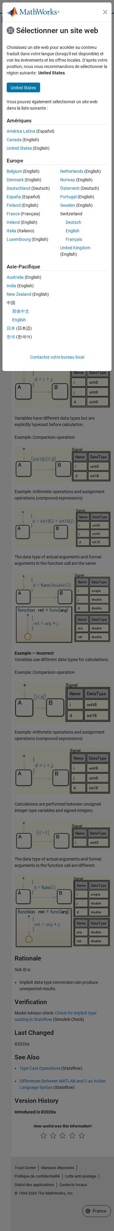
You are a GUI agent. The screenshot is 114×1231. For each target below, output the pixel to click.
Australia (15, 277)
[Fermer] (105, 12)
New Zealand (19, 294)
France (13, 213)
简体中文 (20, 311)
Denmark (15, 179)
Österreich (70, 188)
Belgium (14, 171)
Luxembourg (19, 239)
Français (74, 239)
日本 (11, 328)
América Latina (21, 131)
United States (19, 148)
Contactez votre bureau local (57, 357)
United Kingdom (75, 247)
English (72, 230)
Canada (14, 139)
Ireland (13, 222)
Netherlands (71, 171)
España (14, 196)
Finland (14, 205)
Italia (11, 230)
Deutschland (18, 188)
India (11, 285)
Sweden (67, 205)
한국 (11, 336)
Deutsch (73, 222)
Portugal (68, 196)
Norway (67, 179)
